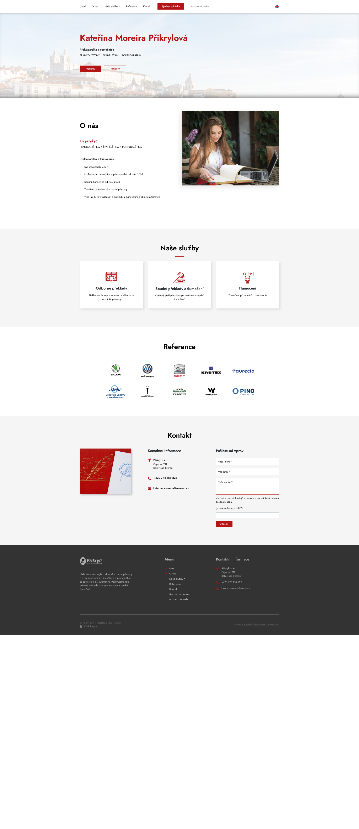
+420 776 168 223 (165, 478)
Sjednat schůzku (171, 6)
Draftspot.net (272, 624)
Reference (131, 6)
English (275, 6)
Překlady (90, 68)
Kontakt (147, 6)
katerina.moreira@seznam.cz (171, 488)
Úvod (83, 6)
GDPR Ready (90, 626)
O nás (95, 6)
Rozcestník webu (200, 6)
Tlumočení (114, 68)
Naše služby (111, 6)
